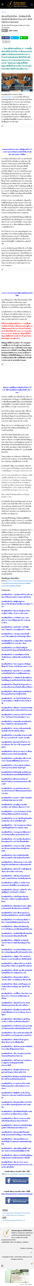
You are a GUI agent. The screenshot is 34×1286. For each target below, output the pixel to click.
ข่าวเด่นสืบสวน (20, 1215)
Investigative (6, 1213)
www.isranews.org (8, 97)
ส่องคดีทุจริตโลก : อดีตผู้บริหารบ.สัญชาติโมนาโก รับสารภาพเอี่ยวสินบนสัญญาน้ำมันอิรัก (15, 942)
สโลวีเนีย (5, 1220)
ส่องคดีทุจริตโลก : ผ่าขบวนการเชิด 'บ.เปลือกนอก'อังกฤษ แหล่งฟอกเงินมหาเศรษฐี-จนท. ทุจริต (16, 848)
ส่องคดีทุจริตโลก (14, 1220)
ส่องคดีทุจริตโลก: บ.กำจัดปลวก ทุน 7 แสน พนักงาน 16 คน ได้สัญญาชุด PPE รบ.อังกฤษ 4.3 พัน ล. (15, 620)
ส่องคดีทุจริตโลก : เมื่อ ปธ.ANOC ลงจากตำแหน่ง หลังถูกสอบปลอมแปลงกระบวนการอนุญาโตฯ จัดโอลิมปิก (16, 1164)
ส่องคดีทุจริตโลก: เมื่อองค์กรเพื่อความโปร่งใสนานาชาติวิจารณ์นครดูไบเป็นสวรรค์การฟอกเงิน (16, 1104)
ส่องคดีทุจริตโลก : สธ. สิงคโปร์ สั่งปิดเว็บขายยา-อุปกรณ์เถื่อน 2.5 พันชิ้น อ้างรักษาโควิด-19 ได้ (16, 701)
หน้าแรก (3, 12)
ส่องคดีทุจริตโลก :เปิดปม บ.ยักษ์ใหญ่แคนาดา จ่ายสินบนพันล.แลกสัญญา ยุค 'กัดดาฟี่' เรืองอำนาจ (16, 986)
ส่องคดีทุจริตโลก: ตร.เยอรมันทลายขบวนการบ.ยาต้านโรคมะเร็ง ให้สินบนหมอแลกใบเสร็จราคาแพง (16, 791)
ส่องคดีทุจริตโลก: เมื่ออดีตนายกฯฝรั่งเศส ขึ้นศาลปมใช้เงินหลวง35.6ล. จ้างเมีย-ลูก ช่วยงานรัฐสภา (16, 1012)
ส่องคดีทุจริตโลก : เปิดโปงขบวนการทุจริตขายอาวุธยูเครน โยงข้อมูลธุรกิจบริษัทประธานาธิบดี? (16, 1062)
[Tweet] (14, 37)
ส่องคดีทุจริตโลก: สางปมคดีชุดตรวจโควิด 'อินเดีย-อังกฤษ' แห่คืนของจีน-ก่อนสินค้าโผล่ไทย (16, 657)
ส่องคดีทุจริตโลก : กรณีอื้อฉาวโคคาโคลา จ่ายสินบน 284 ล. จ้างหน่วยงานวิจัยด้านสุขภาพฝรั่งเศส (16, 996)
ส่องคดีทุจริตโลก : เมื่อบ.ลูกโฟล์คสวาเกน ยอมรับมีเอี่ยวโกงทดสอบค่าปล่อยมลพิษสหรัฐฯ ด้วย (16, 1141)
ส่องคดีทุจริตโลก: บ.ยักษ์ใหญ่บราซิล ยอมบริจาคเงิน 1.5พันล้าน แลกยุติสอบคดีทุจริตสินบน (15, 899)
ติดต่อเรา (23, 1248)
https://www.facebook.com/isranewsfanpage (18, 1174)
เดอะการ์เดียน (20, 154)
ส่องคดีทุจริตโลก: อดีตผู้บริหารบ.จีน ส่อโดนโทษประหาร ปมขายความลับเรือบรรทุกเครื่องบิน (16, 1095)
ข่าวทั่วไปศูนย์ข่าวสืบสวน (19, 1213)
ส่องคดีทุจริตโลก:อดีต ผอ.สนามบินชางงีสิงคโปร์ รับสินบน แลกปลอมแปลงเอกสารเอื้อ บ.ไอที (16, 781)
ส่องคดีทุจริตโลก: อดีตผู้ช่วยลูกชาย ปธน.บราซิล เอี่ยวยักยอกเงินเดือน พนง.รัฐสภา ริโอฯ (16, 604)
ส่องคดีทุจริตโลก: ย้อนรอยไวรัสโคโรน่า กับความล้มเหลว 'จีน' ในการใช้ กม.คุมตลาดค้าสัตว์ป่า (16, 744)
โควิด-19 (22, 1220)
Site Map (30, 1248)
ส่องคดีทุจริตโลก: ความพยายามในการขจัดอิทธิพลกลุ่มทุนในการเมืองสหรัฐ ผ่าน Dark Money (15, 1086)
